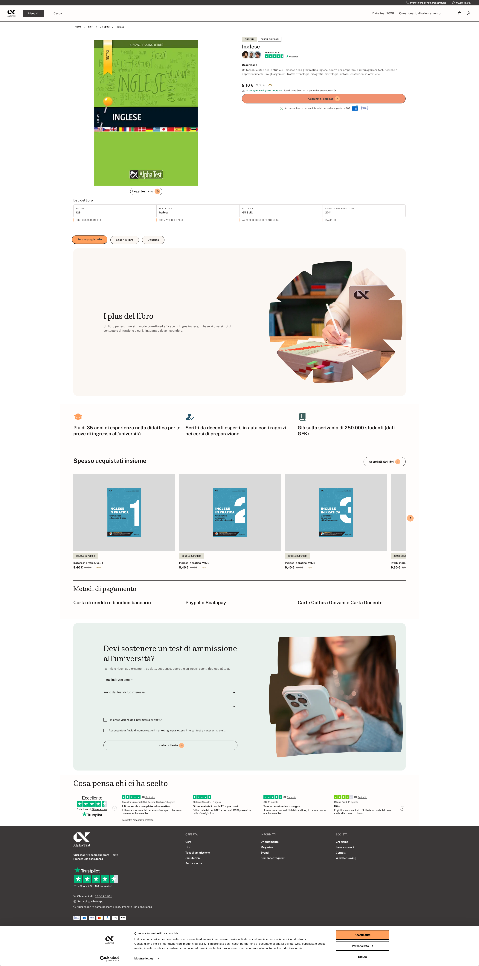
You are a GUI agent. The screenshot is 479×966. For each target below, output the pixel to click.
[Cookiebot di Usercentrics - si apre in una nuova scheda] (109, 959)
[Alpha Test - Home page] (11, 13)
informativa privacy (147, 719)
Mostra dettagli (144, 958)
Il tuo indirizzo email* (117, 679)
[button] (460, 13)
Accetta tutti (362, 934)
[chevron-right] (410, 518)
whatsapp (97, 901)
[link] (468, 13)
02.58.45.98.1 (103, 896)
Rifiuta (362, 956)
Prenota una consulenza (137, 906)
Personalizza (360, 945)
